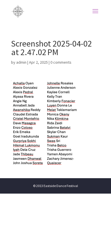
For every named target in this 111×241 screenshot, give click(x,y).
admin (21, 62)
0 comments (60, 62)
